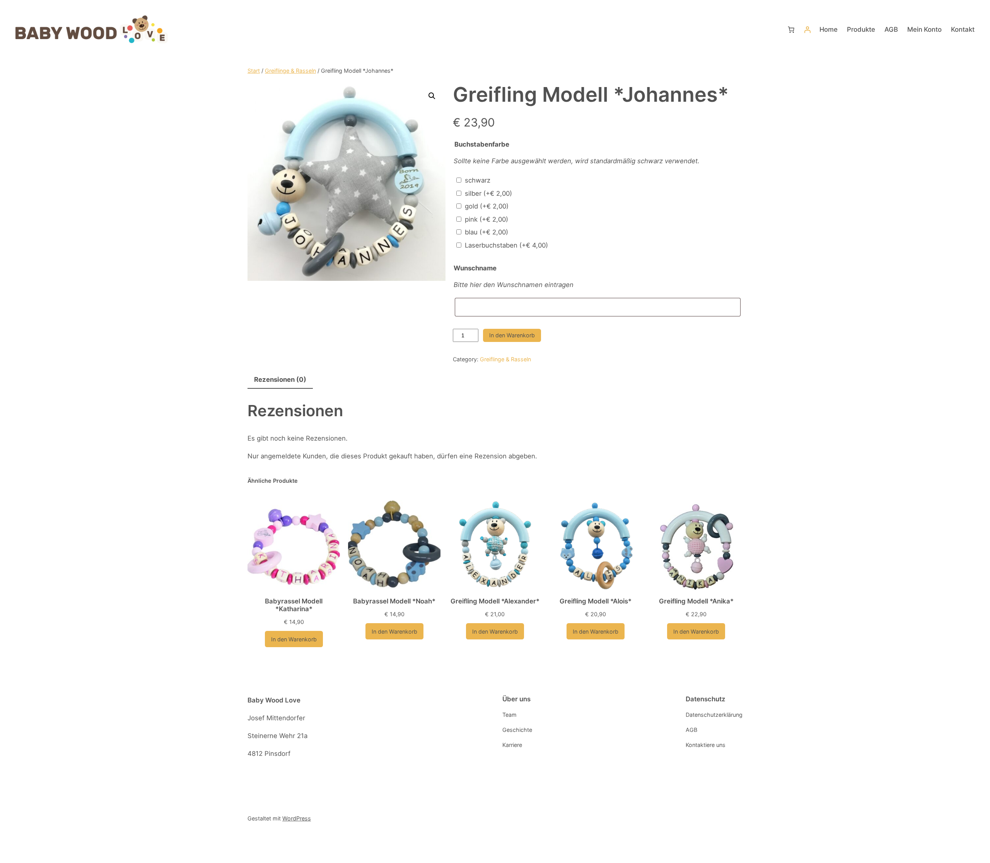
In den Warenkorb (512, 335)
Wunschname (475, 268)
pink (486, 219)
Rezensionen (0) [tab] (280, 379)
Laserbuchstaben (506, 245)
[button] (432, 96)
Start (254, 70)
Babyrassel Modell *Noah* (394, 601)
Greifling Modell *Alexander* (495, 601)
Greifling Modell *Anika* (696, 601)
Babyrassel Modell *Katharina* (294, 605)
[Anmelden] (807, 29)
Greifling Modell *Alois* (596, 601)
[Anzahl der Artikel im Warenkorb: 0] (791, 29)
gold (487, 206)
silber (488, 193)
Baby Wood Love (274, 700)
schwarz (477, 180)
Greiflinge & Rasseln (290, 70)
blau (486, 232)
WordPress (296, 818)
